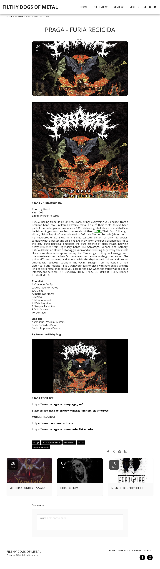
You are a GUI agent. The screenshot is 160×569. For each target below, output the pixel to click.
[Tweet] (114, 451)
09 (63, 464)
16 (114, 464)
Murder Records (41, 447)
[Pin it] (119, 451)
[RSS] (125, 451)
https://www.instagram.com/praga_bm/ (57, 404)
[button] (145, 7)
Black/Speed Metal (51, 442)
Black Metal (69, 442)
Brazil (81, 442)
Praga (36, 442)
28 (13, 464)
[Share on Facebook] (108, 451)
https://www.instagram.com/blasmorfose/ (82, 410)
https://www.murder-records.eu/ (52, 423)
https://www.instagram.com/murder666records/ (62, 429)
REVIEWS (19, 16)
